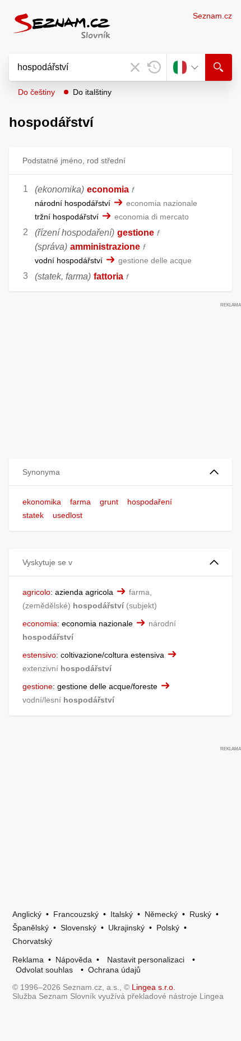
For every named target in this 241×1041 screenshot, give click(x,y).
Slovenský (78, 927)
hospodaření (149, 501)
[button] (120, 472)
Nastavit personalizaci (145, 959)
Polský (167, 927)
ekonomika (41, 501)
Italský (121, 914)
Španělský (30, 927)
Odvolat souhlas (44, 969)
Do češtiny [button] (36, 92)
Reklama (28, 959)
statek (33, 515)
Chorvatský (32, 941)
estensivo (39, 654)
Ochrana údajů (114, 969)
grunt (109, 501)
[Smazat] (135, 67)
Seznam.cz (212, 15)
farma (80, 501)
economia (108, 189)
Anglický (26, 914)
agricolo (36, 592)
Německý (161, 914)
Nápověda (73, 959)
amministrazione (105, 246)
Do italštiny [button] (92, 92)
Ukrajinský (126, 927)
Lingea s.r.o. (153, 987)
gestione (135, 232)
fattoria (108, 276)
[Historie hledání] (154, 67)
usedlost (67, 515)
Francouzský (76, 914)
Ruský (200, 914)
